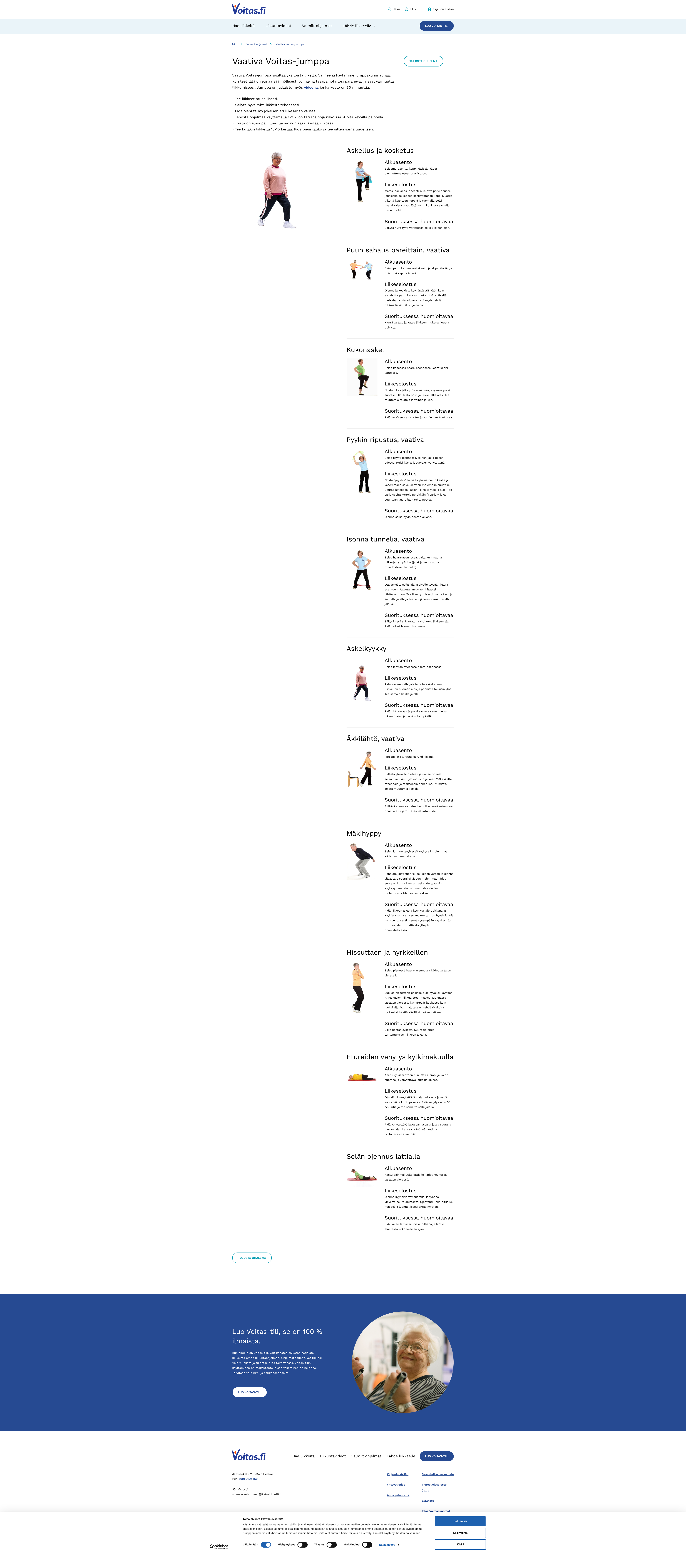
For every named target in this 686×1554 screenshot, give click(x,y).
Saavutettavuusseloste (438, 1474)
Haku (396, 9)
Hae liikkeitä (243, 26)
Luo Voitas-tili (436, 26)
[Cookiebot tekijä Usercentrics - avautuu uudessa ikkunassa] (219, 1547)
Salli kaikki (460, 1521)
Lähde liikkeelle (401, 1456)
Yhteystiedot (396, 1484)
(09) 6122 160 (248, 1479)
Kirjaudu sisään (443, 9)
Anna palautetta (398, 1495)
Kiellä (460, 1544)
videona (311, 87)
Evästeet (428, 1500)
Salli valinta (460, 1532)
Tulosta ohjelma (423, 61)
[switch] (302, 1545)
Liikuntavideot (278, 26)
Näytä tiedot (387, 1544)
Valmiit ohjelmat (317, 26)
